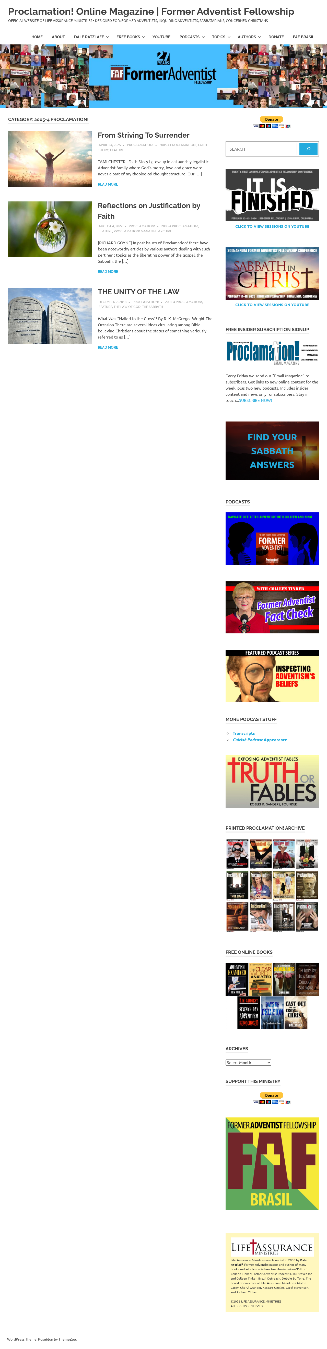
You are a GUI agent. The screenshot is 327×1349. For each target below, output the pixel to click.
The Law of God (127, 306)
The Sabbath (152, 306)
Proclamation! (140, 144)
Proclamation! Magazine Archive (143, 231)
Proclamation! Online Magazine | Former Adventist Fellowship (151, 11)
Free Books (128, 37)
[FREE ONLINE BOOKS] (272, 996)
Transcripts (244, 733)
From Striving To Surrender (144, 135)
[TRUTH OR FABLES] (272, 781)
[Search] (308, 149)
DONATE (276, 37)
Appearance (260, 739)
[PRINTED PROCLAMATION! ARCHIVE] (272, 885)
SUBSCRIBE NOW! (255, 400)
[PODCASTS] (272, 538)
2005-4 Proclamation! (177, 144)
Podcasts (190, 37)
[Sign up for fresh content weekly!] (272, 353)
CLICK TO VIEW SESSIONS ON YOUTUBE (272, 226)
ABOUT (58, 37)
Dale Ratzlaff (89, 37)
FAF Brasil (303, 37)
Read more (108, 184)
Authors (247, 37)
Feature (117, 150)
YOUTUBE (161, 37)
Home (37, 37)
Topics (218, 37)
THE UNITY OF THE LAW (138, 292)
